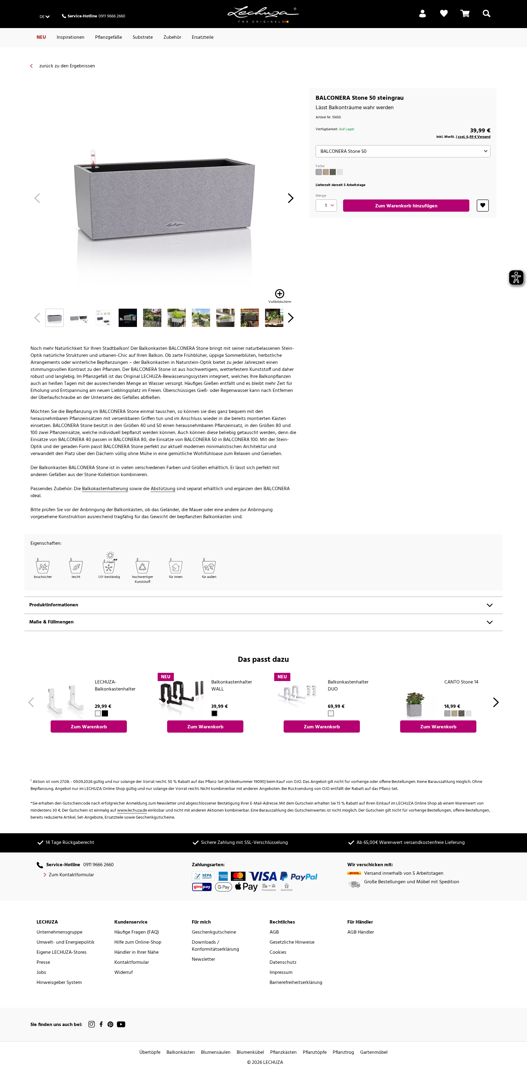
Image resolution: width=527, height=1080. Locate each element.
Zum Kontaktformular (71, 875)
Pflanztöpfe (315, 1052)
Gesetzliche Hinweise (292, 942)
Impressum (281, 972)
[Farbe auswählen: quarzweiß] (340, 172)
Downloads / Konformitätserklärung (215, 946)
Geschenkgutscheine (214, 932)
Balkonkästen (181, 1052)
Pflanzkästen (283, 1052)
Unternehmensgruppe (59, 932)
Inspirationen (70, 37)
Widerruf (123, 972)
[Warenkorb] (465, 17)
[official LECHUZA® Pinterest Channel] (110, 1024)
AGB (274, 932)
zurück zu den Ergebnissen (66, 66)
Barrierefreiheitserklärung (296, 982)
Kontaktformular (131, 962)
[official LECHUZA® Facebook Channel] (101, 1024)
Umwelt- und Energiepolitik (66, 942)
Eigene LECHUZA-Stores (62, 952)
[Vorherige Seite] (37, 200)
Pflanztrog (343, 1052)
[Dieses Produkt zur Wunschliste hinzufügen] (483, 205)
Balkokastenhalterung (105, 489)
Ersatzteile (202, 37)
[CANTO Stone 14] (414, 696)
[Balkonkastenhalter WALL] (181, 696)
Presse (43, 962)
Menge (321, 196)
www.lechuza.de (132, 810)
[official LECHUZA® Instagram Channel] (91, 1024)
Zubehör (172, 37)
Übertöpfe (149, 1052)
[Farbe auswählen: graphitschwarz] (333, 172)
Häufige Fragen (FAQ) (136, 932)
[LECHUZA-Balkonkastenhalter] (65, 696)
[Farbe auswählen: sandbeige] (326, 172)
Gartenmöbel (374, 1052)
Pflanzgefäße (108, 37)
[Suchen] (487, 17)
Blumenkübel (250, 1052)
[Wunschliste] (444, 17)
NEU (41, 37)
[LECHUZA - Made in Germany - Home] (263, 14)
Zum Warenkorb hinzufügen (406, 206)
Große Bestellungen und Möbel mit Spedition (411, 882)
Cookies (278, 952)
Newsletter (203, 959)
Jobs (41, 972)
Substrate (143, 37)
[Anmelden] (422, 17)
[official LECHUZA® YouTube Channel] (121, 1024)
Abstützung (163, 489)
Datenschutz (283, 962)
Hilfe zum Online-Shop (137, 942)
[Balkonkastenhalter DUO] (298, 696)
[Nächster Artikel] (290, 200)
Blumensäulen (216, 1052)
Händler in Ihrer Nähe (136, 952)
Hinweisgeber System (59, 982)
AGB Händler (360, 932)
